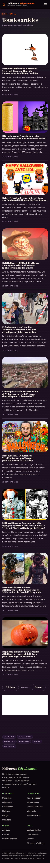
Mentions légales (34, 830)
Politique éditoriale (9, 839)
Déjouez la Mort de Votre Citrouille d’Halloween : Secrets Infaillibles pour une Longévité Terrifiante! (20, 654)
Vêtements (31, 811)
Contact (5, 834)
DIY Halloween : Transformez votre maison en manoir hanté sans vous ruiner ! (24, 137)
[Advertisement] (25, 705)
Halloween (24, 741)
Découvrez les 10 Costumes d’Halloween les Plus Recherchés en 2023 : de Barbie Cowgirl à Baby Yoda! (22, 590)
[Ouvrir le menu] (45, 4)
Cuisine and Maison (35, 807)
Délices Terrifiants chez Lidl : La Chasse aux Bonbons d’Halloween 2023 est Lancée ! (25, 199)
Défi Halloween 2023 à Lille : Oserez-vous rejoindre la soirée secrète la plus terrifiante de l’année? (21, 265)
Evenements (9, 741)
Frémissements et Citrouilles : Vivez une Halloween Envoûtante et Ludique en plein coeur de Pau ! (19, 329)
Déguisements (25, 737)
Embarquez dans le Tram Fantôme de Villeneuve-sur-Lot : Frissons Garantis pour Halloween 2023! (20, 394)
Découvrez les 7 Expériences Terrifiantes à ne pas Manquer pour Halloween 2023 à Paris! (18, 458)
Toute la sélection (34, 798)
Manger (37, 741)
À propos (6, 830)
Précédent (10, 687)
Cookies (30, 839)
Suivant (38, 687)
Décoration (9, 737)
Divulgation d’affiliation (36, 843)
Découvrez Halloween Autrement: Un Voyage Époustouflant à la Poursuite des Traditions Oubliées (20, 71)
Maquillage (9, 746)
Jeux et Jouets (33, 802)
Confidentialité (32, 834)
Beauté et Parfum (34, 815)
